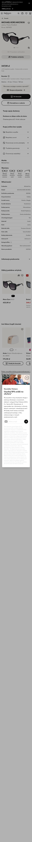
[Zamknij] (27, 378)
